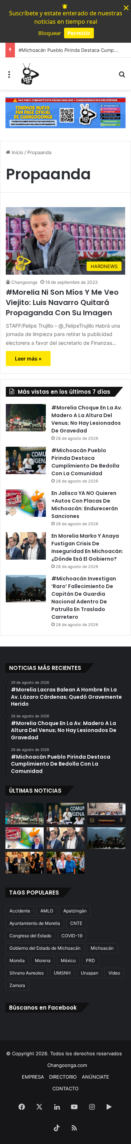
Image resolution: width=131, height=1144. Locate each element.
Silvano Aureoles (26, 973)
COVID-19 (71, 935)
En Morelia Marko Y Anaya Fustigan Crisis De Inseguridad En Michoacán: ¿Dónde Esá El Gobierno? (87, 547)
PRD (90, 960)
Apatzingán (75, 911)
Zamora (17, 985)
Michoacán (102, 948)
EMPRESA (33, 1077)
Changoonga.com (67, 1065)
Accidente (19, 911)
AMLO (46, 911)
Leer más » (28, 358)
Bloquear (49, 33)
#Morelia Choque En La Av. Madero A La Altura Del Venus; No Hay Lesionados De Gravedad (86, 419)
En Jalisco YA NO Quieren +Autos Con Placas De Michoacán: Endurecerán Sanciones (84, 504)
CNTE (76, 923)
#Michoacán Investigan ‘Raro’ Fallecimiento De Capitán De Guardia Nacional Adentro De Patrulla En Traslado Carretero (83, 598)
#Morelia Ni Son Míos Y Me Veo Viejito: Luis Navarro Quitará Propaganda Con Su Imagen (62, 302)
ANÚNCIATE (95, 1077)
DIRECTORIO (63, 1077)
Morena (43, 960)
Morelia (17, 960)
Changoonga (24, 282)
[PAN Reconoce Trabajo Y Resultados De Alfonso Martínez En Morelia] (24, 862)
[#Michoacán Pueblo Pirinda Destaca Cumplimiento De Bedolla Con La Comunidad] (26, 460)
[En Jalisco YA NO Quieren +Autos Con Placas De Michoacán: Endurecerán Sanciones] (26, 503)
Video (114, 973)
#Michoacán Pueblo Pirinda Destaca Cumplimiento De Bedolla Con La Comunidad (85, 462)
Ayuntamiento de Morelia (34, 923)
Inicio (16, 152)
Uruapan (89, 973)
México (68, 960)
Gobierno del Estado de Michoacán (44, 948)
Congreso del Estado (30, 935)
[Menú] (9, 76)
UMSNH (62, 973)
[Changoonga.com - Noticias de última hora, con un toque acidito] (29, 74)
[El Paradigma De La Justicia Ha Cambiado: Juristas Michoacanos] (106, 813)
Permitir (79, 33)
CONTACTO (65, 1088)
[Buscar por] (122, 76)
